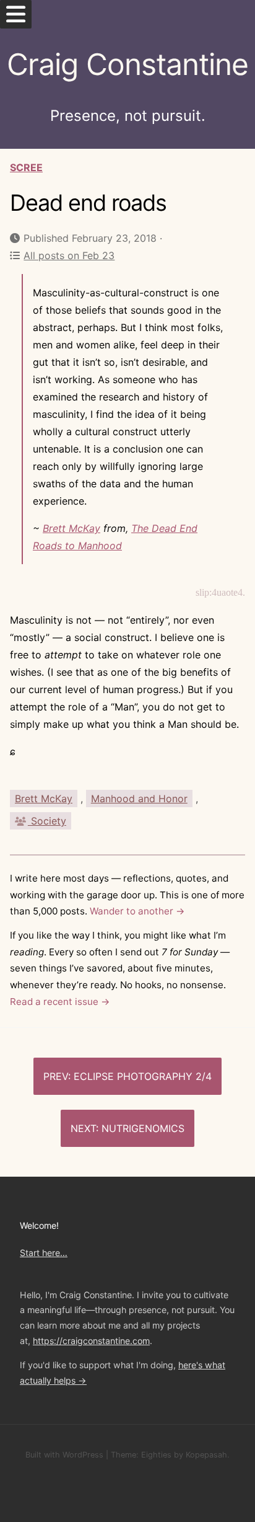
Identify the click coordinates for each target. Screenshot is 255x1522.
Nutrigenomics (143, 1128)
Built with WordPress (64, 1454)
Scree (26, 167)
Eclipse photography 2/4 (143, 1076)
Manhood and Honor (139, 798)
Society (47, 821)
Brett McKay (71, 528)
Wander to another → (137, 911)
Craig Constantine (127, 64)
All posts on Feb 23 (69, 255)
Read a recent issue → (60, 1001)
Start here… (43, 1252)
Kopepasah (206, 1454)
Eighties (156, 1454)
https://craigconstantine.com (91, 1340)
